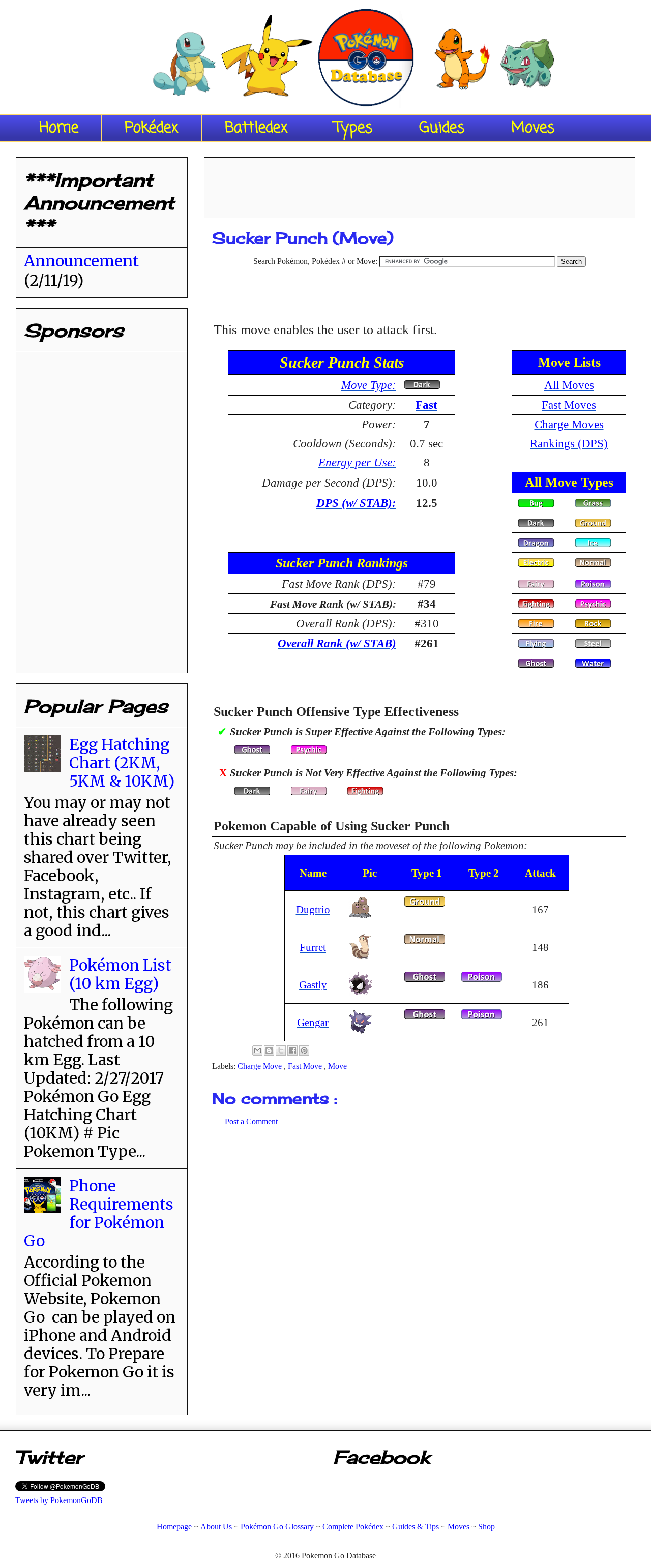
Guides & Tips (415, 1526)
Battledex (256, 128)
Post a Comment (251, 1121)
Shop (486, 1526)
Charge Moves (569, 424)
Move (337, 1066)
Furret (313, 947)
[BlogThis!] (269, 1050)
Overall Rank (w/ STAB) (337, 643)
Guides (442, 128)
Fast (426, 404)
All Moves (569, 385)
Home (58, 128)
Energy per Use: (357, 462)
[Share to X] (281, 1050)
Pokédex (152, 128)
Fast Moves (569, 404)
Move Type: (368, 385)
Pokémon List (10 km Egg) (120, 974)
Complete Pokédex (352, 1526)
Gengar (313, 1022)
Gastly (313, 984)
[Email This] (257, 1050)
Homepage (174, 1526)
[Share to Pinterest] (304, 1050)
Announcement (81, 261)
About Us (216, 1526)
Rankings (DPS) (569, 443)
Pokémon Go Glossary (277, 1526)
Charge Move (261, 1066)
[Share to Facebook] (292, 1050)
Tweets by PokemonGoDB (59, 1500)
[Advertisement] (419, 184)
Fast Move (306, 1066)
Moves (533, 128)
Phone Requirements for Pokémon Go (98, 1213)
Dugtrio (313, 909)
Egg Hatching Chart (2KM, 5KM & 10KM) (121, 763)
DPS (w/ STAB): (356, 502)
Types (353, 128)
